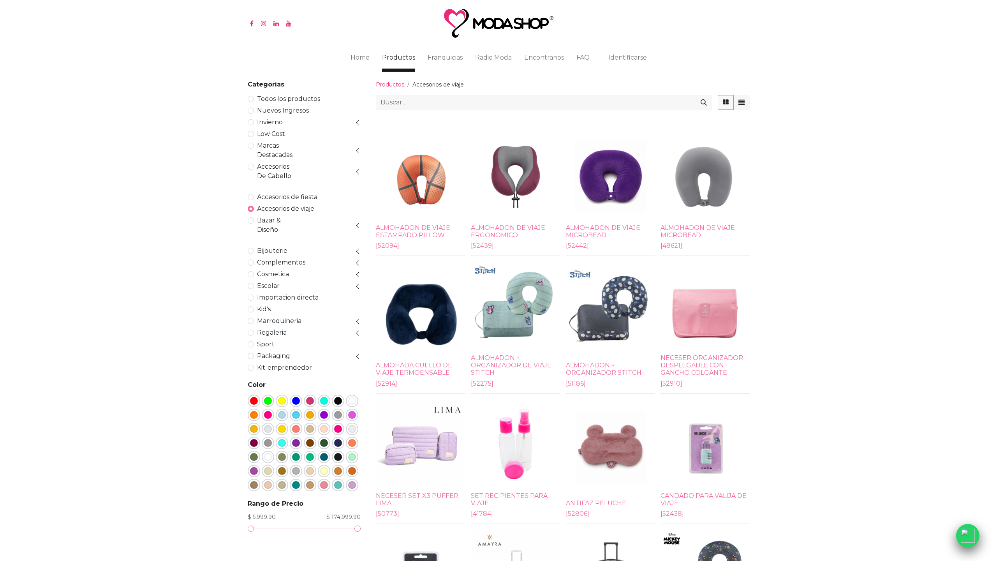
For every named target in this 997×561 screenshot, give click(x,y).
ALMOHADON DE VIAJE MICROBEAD (603, 231)
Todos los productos (288, 98)
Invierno (270, 122)
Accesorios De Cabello (274, 171)
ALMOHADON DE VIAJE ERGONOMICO (508, 231)
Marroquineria (279, 321)
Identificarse (627, 57)
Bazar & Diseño (269, 225)
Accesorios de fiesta (287, 197)
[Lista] (741, 102)
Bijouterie (272, 250)
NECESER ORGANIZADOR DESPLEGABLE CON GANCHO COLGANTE (702, 365)
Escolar (268, 285)
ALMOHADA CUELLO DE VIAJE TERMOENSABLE (414, 369)
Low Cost (271, 134)
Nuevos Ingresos (283, 110)
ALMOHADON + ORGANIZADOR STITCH (603, 369)
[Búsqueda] (704, 102)
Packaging (273, 356)
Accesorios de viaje (285, 208)
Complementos (281, 262)
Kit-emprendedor (284, 367)
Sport (266, 344)
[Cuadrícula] (726, 102)
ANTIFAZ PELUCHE (596, 503)
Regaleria (272, 332)
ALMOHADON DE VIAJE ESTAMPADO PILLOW (413, 231)
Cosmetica (273, 274)
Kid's (264, 309)
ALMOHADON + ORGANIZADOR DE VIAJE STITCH (511, 365)
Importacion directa (288, 297)
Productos (390, 84)
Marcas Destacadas (274, 150)
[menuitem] (360, 59)
